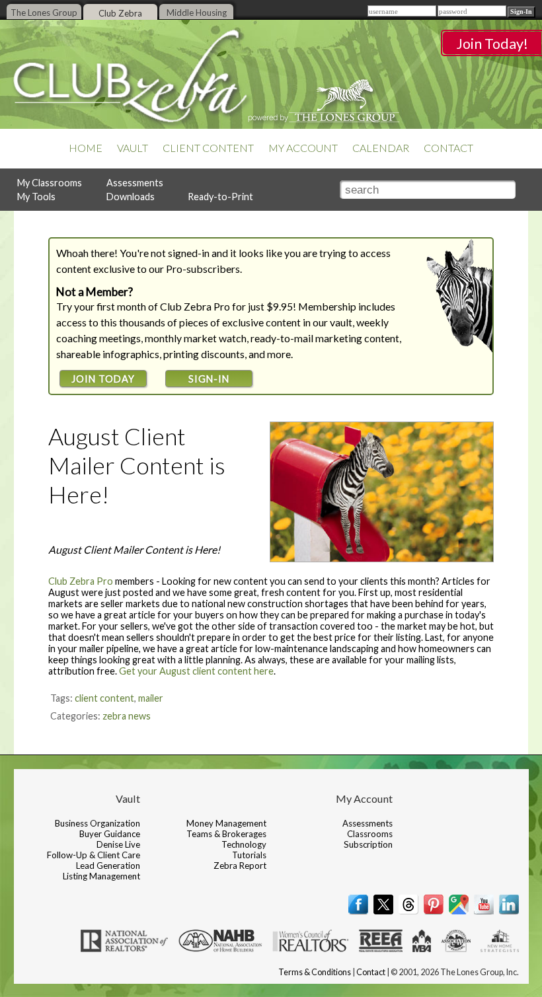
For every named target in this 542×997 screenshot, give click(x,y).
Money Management (226, 823)
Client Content (208, 148)
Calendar (380, 148)
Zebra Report (239, 865)
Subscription (368, 844)
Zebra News (126, 715)
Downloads (130, 196)
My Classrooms (49, 182)
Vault (132, 148)
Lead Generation (108, 865)
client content (104, 698)
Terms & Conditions (314, 972)
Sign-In (208, 379)
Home (85, 148)
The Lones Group (44, 12)
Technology (243, 844)
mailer (150, 698)
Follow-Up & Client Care (93, 855)
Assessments (134, 182)
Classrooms (370, 834)
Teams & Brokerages (226, 834)
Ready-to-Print (220, 196)
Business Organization (97, 823)
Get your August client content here (196, 671)
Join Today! (492, 43)
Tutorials (249, 855)
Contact (448, 148)
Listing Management (101, 876)
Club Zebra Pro (80, 581)
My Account (303, 148)
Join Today (103, 379)
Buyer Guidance (109, 834)
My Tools (36, 196)
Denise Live (118, 844)
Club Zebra (120, 13)
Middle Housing (197, 12)
